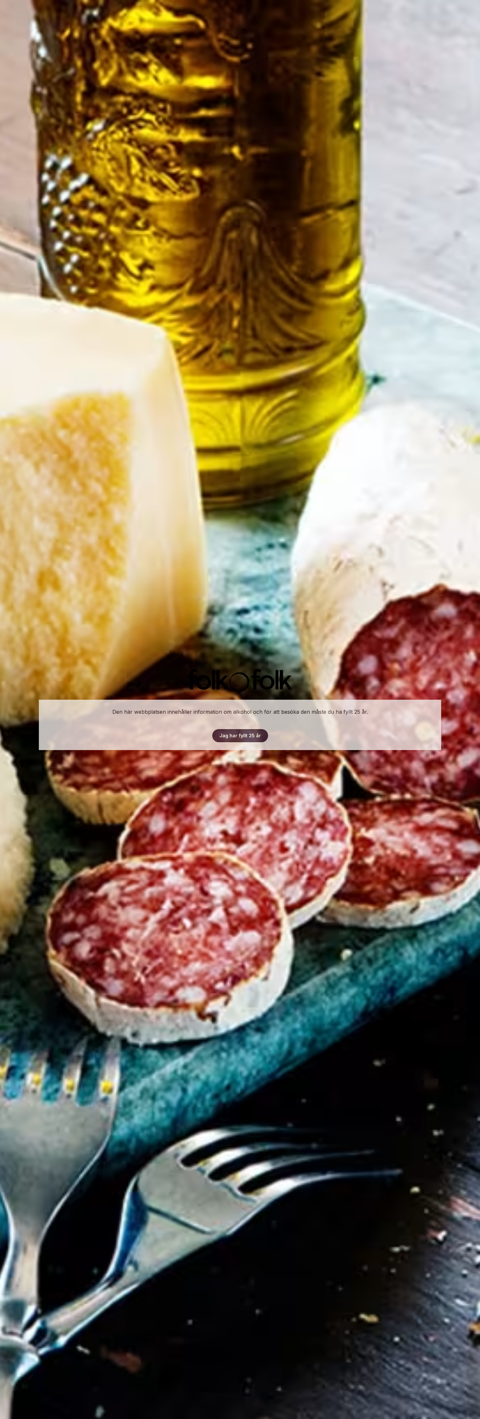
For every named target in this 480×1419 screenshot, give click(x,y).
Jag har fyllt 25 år (240, 735)
